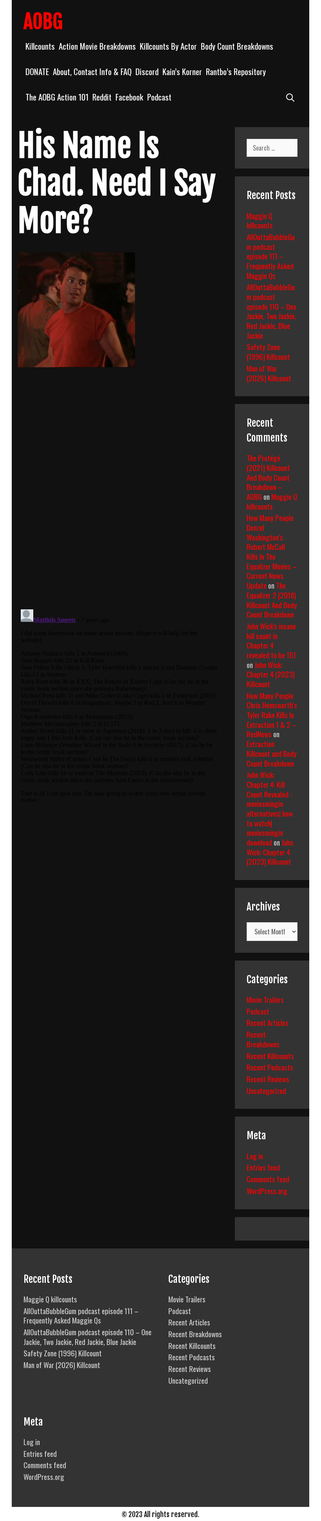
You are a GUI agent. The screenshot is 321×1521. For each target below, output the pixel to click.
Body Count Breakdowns (237, 46)
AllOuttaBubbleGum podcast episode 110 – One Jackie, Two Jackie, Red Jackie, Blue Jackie (271, 310)
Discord (147, 71)
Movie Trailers (265, 999)
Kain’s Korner (182, 71)
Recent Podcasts (270, 1066)
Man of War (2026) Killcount (269, 373)
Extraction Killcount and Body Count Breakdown (272, 753)
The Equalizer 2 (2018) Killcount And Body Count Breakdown (272, 600)
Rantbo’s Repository (236, 71)
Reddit (102, 97)
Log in (255, 1155)
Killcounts (40, 46)
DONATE (37, 71)
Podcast (159, 97)
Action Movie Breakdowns (97, 46)
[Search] (290, 97)
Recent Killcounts (270, 1055)
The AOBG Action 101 (56, 97)
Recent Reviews (268, 1078)
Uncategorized (266, 1090)
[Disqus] (119, 494)
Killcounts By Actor (168, 46)
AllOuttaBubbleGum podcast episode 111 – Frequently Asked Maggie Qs (271, 256)
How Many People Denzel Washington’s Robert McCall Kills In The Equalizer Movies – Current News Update (272, 551)
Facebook (129, 97)
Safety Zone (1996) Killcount (268, 351)
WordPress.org (267, 1190)
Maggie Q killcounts (260, 220)
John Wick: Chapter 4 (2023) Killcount (271, 674)
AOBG (43, 21)
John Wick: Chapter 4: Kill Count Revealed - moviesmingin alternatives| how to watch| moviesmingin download (270, 808)
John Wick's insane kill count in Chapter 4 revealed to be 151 (271, 640)
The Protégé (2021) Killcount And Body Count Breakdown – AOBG (268, 477)
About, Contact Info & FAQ (92, 71)
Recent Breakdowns (263, 1039)
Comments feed (268, 1178)
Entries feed (263, 1167)
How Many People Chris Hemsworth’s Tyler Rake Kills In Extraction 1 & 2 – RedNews (272, 715)
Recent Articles (268, 1022)
